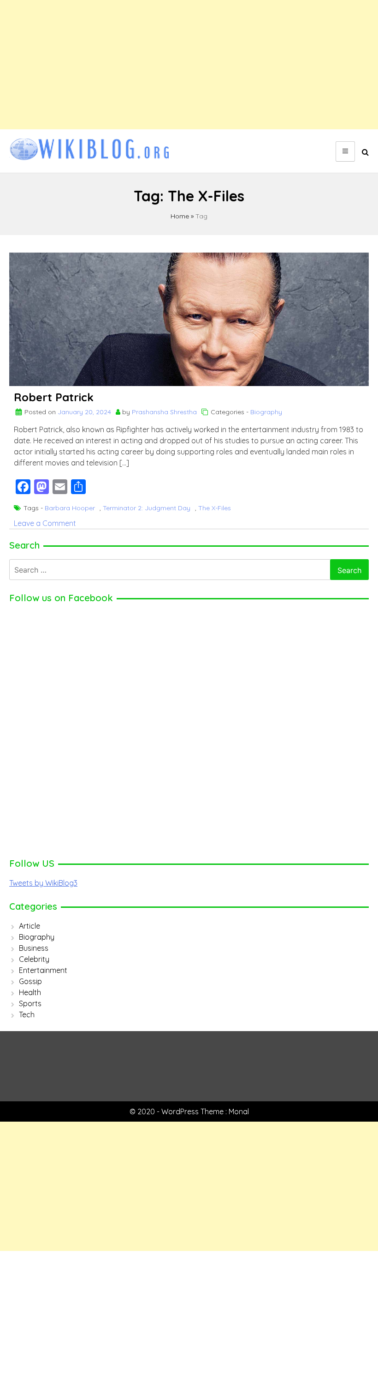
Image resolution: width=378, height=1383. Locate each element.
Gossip (30, 981)
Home (180, 216)
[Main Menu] (345, 151)
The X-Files (214, 508)
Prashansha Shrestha (164, 412)
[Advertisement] (189, 64)
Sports (30, 1003)
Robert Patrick (54, 397)
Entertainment (43, 970)
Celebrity (34, 959)
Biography (266, 412)
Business (33, 948)
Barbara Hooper (70, 508)
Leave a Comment (45, 523)
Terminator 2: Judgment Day (146, 508)
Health (30, 992)
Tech (27, 1014)
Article (29, 925)
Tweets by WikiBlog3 (43, 883)
